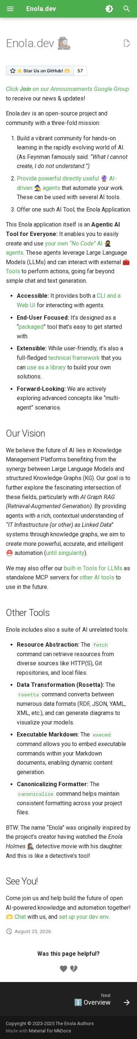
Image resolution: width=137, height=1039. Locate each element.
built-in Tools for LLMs (93, 568)
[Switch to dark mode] (109, 8)
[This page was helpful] (63, 968)
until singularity (65, 552)
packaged (31, 326)
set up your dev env (84, 916)
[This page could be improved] (73, 968)
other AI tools (97, 577)
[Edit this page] (126, 43)
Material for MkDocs (50, 1031)
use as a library (46, 367)
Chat (20, 916)
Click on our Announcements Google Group (67, 88)
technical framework (74, 357)
